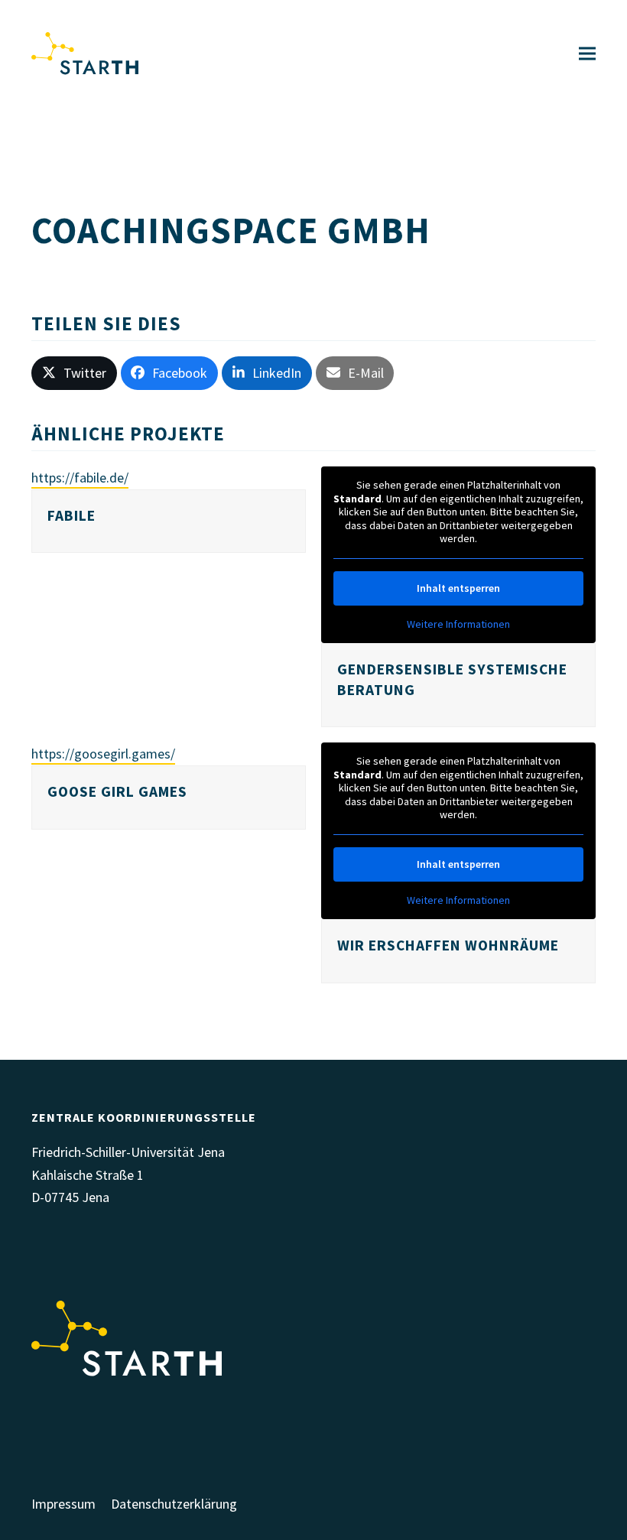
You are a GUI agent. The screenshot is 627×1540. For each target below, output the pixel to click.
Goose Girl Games (117, 791)
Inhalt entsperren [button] (458, 588)
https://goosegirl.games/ (103, 753)
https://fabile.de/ (79, 477)
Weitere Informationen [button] (458, 624)
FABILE (71, 515)
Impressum (63, 1503)
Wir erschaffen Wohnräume (448, 945)
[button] (587, 53)
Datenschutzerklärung (174, 1503)
